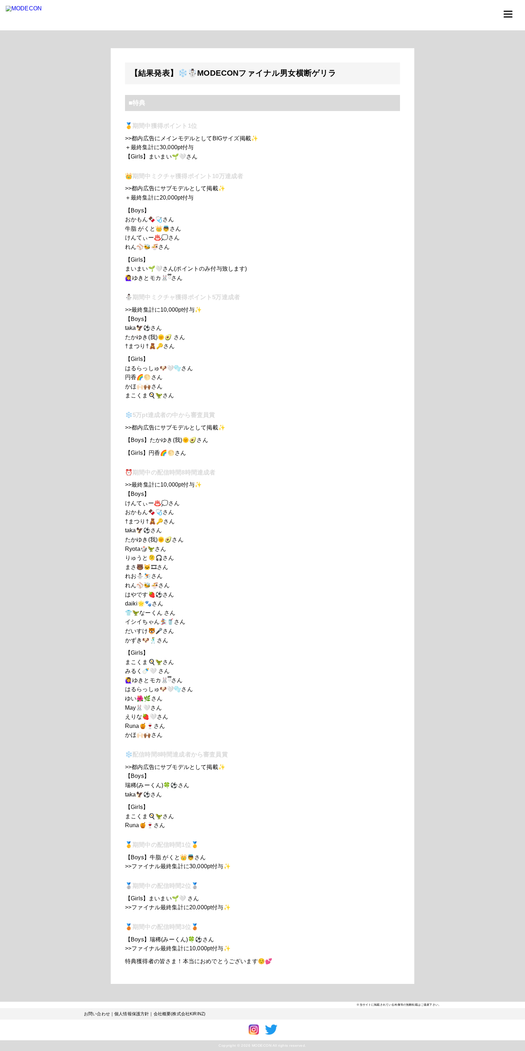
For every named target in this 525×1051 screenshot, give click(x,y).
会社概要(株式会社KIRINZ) (180, 1013)
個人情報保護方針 (131, 1013)
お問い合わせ (97, 1013)
